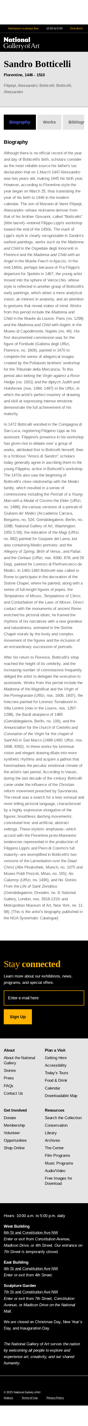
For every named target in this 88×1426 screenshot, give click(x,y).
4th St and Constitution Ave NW (31, 1268)
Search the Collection (63, 1118)
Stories (10, 1070)
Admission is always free (23, 28)
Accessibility (56, 1065)
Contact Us (13, 1093)
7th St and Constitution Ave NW (31, 1292)
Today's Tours (56, 1073)
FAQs (8, 1086)
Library (51, 1133)
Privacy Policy (55, 1398)
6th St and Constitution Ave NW (31, 1232)
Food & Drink (56, 1080)
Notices (8, 1398)
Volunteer (12, 1133)
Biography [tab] (19, 122)
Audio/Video (55, 1171)
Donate (10, 1118)
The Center (54, 1148)
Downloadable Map (61, 1096)
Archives (52, 1140)
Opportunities (15, 1140)
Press (9, 1078)
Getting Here (56, 1058)
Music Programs (59, 1163)
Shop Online (14, 1148)
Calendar (52, 1088)
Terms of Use (30, 1398)
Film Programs (57, 1155)
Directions (76, 28)
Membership (14, 1125)
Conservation (56, 1125)
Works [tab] (49, 122)
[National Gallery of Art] (23, 42)
